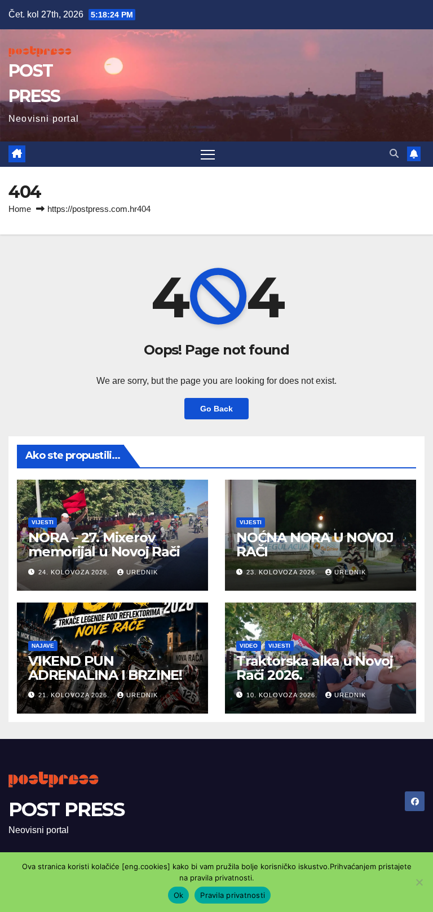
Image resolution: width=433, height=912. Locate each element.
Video (249, 646)
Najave (43, 646)
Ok (179, 895)
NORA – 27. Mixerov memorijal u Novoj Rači (104, 544)
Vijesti (43, 522)
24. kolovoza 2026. (75, 572)
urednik (142, 572)
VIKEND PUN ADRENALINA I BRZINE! (105, 668)
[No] (419, 882)
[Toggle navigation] (208, 154)
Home (19, 209)
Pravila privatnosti (232, 895)
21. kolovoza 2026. (75, 695)
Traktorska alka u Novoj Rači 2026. (314, 668)
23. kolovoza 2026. (283, 572)
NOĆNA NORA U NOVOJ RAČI (314, 544)
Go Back (216, 408)
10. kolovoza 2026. (283, 695)
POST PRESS (66, 809)
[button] (394, 153)
